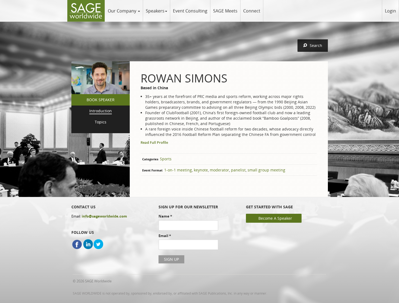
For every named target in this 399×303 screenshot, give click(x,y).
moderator (219, 170)
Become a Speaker (275, 218)
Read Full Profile (154, 142)
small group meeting (266, 170)
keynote (201, 170)
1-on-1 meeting (178, 170)
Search (316, 45)
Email (165, 235)
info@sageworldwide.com (104, 216)
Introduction (100, 110)
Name (165, 216)
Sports (166, 158)
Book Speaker (101, 99)
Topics (100, 122)
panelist (238, 170)
